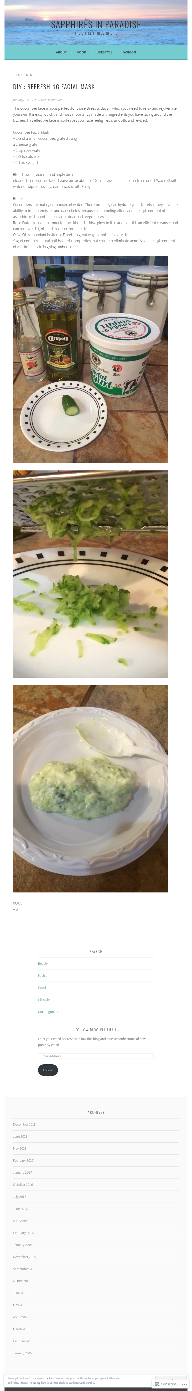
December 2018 (24, 1124)
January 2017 (22, 1172)
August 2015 (21, 1281)
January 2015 (22, 1353)
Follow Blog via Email (96, 1029)
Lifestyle (104, 52)
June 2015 (20, 1293)
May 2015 (19, 1305)
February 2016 (23, 1232)
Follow (48, 1070)
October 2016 (23, 1184)
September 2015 (24, 1269)
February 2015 (23, 1341)
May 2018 (19, 1148)
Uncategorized (48, 1011)
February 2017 (23, 1160)
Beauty (43, 963)
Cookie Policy (87, 1382)
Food (81, 52)
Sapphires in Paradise (96, 24)
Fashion (129, 52)
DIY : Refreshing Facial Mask (54, 86)
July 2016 (19, 1196)
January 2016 (22, 1244)
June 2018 (20, 1136)
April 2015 (20, 1317)
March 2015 (21, 1329)
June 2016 (20, 1208)
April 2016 (20, 1220)
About (61, 52)
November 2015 (24, 1257)
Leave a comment (51, 100)
